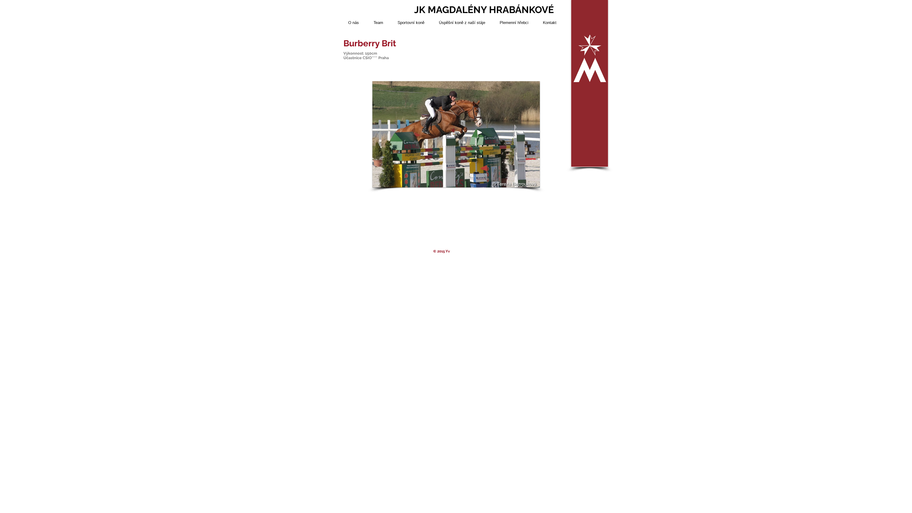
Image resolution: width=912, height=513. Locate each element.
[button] (456, 134)
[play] (529, 183)
